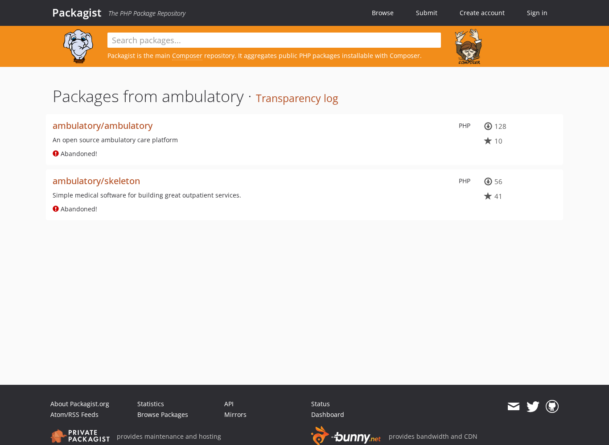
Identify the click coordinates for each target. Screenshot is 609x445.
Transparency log (297, 98)
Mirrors (235, 414)
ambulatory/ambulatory (102, 125)
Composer (187, 55)
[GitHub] (552, 407)
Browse (383, 12)
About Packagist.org (79, 404)
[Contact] (513, 407)
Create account (482, 12)
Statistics (150, 404)
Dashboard (327, 414)
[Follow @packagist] (533, 407)
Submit (426, 12)
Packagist (77, 12)
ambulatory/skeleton (96, 181)
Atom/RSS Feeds (74, 414)
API (229, 404)
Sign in (537, 12)
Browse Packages (162, 414)
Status (320, 404)
